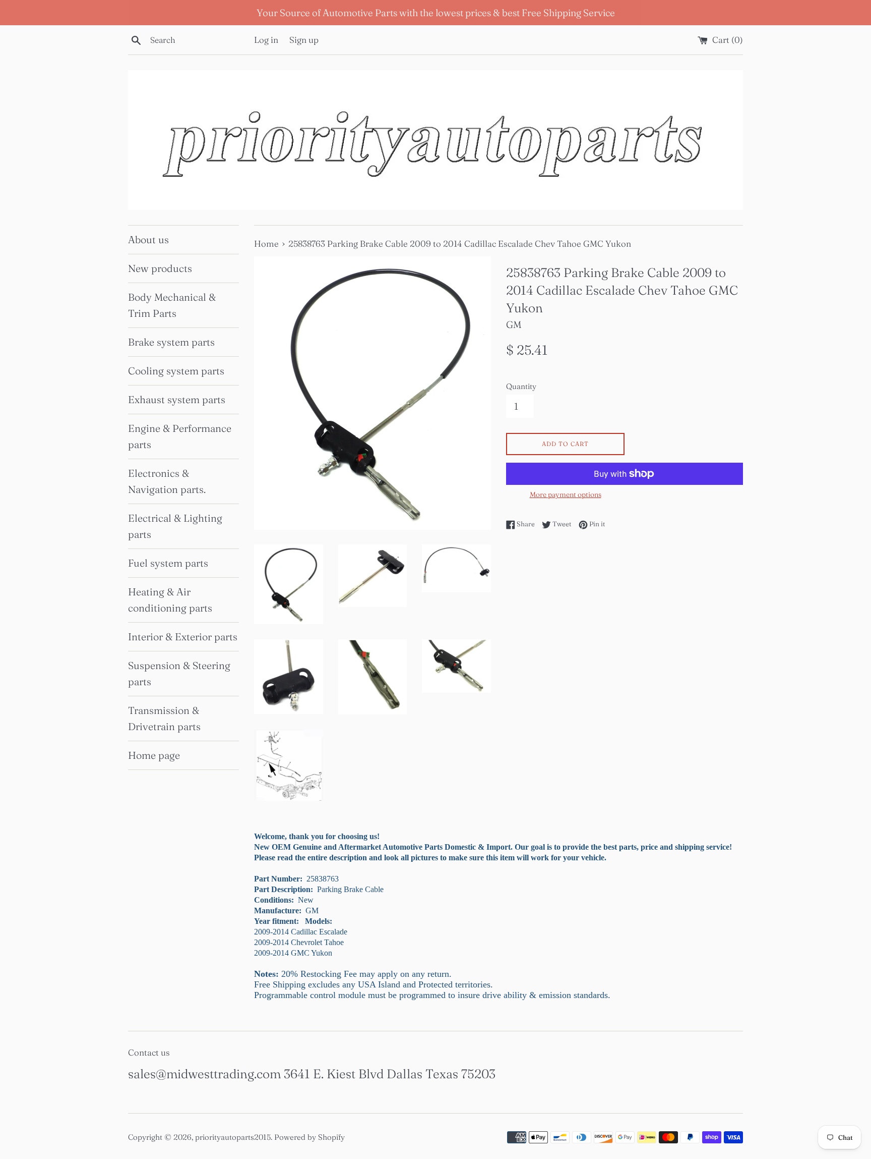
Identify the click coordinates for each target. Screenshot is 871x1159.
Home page (154, 755)
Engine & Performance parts (179, 436)
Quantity (521, 386)
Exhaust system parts (176, 399)
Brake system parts (171, 342)
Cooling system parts (176, 370)
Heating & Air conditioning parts (170, 599)
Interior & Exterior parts (182, 636)
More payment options (565, 494)
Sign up (304, 39)
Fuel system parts (168, 563)
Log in (266, 39)
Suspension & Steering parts (179, 673)
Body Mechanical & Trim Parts (172, 305)
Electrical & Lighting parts (175, 526)
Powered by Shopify (309, 1137)
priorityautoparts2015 (233, 1137)
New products (160, 268)
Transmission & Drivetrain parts (164, 718)
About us (148, 239)
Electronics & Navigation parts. (167, 481)
